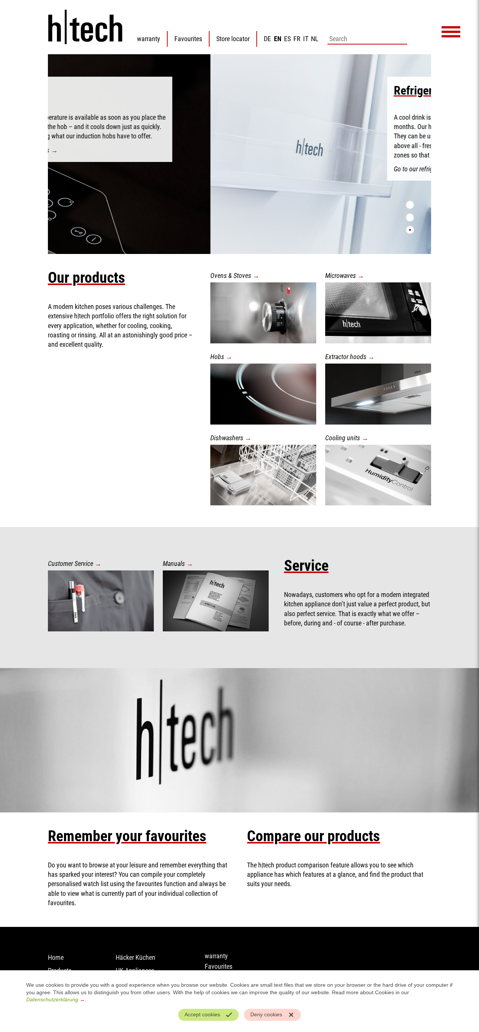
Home (56, 957)
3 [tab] (410, 230)
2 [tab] (410, 217)
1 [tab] (410, 205)
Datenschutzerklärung (52, 999)
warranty (148, 39)
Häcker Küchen (135, 957)
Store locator (233, 39)
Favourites (188, 39)
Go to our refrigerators (260, 169)
